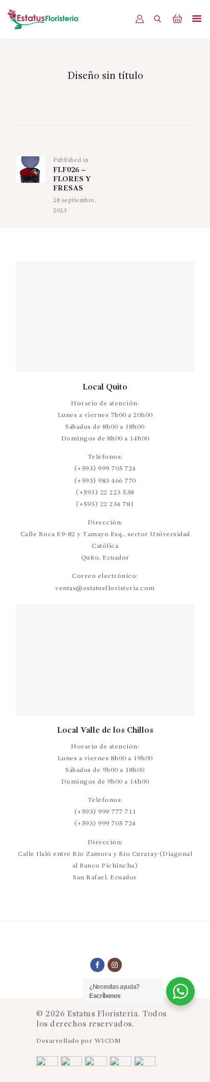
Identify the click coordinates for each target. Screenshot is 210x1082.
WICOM (107, 1041)
